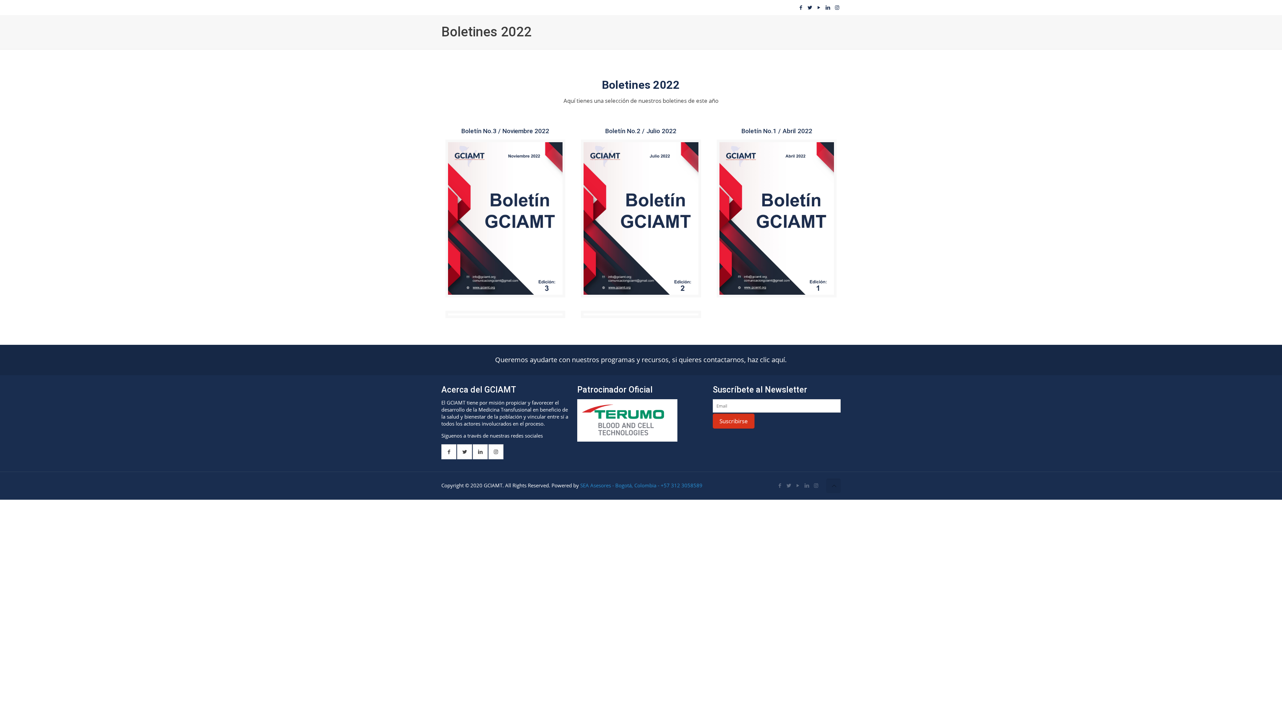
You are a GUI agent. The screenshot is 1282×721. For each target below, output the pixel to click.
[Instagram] (837, 7)
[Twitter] (810, 7)
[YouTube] (819, 7)
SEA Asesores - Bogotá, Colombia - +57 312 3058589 (641, 485)
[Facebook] (801, 7)
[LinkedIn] (828, 7)
